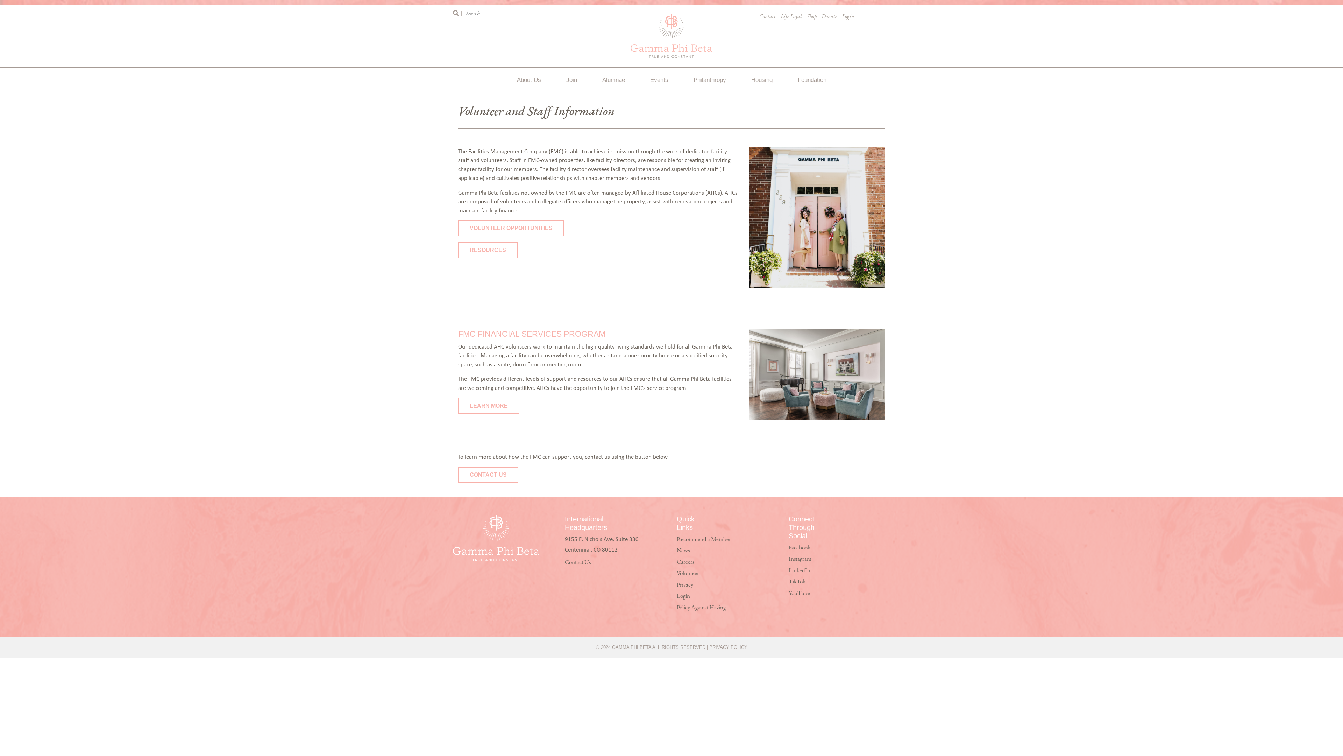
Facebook (799, 548)
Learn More (489, 406)
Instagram (800, 559)
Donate (829, 17)
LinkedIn (799, 571)
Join (571, 80)
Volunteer (688, 573)
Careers (685, 562)
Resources (488, 250)
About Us (529, 80)
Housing (762, 80)
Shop (812, 17)
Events (659, 80)
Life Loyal (791, 17)
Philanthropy (710, 80)
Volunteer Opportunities (511, 228)
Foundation (812, 80)
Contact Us (488, 475)
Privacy (685, 585)
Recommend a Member (704, 539)
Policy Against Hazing (701, 608)
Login (848, 17)
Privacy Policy (728, 647)
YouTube (799, 593)
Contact (767, 17)
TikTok (797, 582)
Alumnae (613, 80)
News (683, 551)
